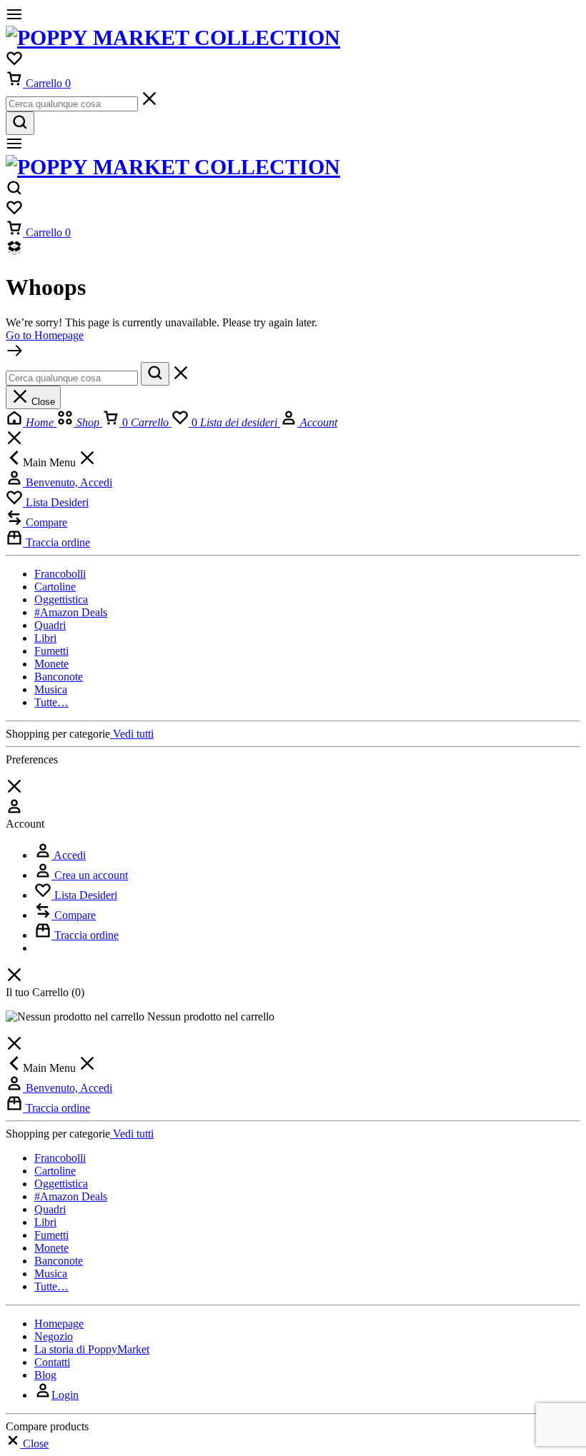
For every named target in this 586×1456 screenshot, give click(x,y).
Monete (51, 664)
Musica (50, 689)
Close (42, 401)
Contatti (52, 1362)
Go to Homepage (45, 335)
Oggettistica (61, 599)
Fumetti (51, 651)
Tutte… (51, 702)
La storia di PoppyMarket (91, 1349)
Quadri (50, 625)
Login (65, 1395)
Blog (45, 1375)
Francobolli (60, 574)
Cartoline (55, 587)
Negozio (53, 1336)
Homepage (59, 1323)
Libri (45, 638)
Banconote (58, 677)
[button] (27, 1443)
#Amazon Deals (70, 612)
